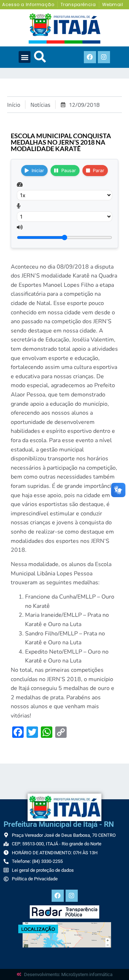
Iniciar (38, 170)
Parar (98, 170)
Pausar (68, 170)
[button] (24, 57)
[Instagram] (104, 57)
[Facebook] (90, 57)
